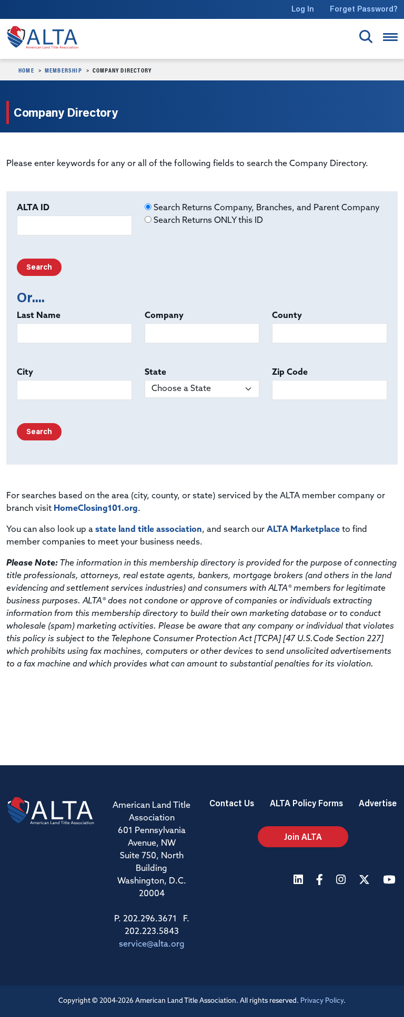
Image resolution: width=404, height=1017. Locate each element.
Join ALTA (303, 836)
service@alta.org (152, 944)
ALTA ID (33, 208)
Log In (302, 9)
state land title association (148, 530)
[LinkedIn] (300, 880)
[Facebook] (321, 880)
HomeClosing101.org (96, 509)
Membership (63, 70)
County (287, 316)
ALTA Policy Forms (306, 802)
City (25, 372)
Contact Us (231, 802)
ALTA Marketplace (303, 530)
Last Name (38, 316)
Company (164, 316)
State (155, 372)
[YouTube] (390, 880)
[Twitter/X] (365, 880)
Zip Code (290, 372)
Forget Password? (364, 9)
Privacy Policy (322, 1001)
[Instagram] (342, 880)
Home (26, 70)
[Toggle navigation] (390, 37)
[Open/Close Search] (365, 36)
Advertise (378, 802)
